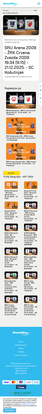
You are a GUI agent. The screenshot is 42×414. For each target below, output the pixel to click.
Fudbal (21, 342)
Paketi (21, 348)
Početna (6, 10)
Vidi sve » (11, 173)
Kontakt (21, 352)
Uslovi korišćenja (21, 355)
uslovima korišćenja (26, 404)
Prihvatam (9, 410)
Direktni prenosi (21, 345)
